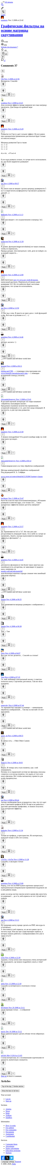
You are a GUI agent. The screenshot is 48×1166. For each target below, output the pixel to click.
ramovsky (4, 705)
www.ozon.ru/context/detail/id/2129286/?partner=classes (22, 477)
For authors (10, 1128)
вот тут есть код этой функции (26, 280)
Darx (3, 653)
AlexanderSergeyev (8, 399)
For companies (11, 1130)
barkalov (4, 830)
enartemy (4, 20)
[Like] (3, 84)
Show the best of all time (10, 1091)
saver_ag (4, 736)
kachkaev (4, 498)
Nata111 (4, 763)
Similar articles (18, 1086)
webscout (4, 242)
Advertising (10, 1146)
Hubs (8, 1113)
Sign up (4, 1076)
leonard (3, 366)
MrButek (4, 215)
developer (4, 1008)
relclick (3, 1056)
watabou (4, 103)
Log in (8, 1099)
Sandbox (9, 1118)
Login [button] (3, 15)
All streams (9, 2)
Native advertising (12, 1148)
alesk (3, 984)
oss (2, 183)
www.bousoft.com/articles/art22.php (14, 373)
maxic (3, 1032)
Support (18, 1162)
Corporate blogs (11, 1144)
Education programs (13, 1151)
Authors (9, 1115)
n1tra (3, 958)
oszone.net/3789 (7, 371)
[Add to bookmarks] (9, 94)
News (8, 1111)
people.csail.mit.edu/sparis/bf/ (12, 571)
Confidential (10, 1136)
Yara (2, 677)
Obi (2, 79)
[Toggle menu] (2, 2)
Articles (8, 1109)
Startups (9, 1153)
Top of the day (7, 1086)
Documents (10, 1132)
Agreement (10, 1134)
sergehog (4, 337)
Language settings (8, 1162)
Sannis (3, 599)
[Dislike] (3, 91)
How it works (11, 1126)
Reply (4, 95)
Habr (14, 1164)
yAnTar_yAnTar (7, 859)
